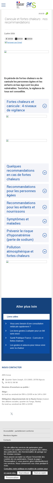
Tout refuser (24, 473)
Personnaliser (12, 477)
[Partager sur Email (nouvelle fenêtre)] (13, 42)
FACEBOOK (3, 414)
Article (42, 13)
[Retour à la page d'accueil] (30, 4)
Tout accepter (40, 473)
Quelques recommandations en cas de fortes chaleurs (20, 172)
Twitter (11, 414)
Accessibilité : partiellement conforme (18, 431)
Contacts (7, 440)
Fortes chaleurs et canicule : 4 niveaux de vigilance (21, 105)
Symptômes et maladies (18, 221)
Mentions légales (10, 435)
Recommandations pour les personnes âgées (21, 190)
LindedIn (7, 414)
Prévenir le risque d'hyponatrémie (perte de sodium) (20, 235)
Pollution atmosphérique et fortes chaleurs (20, 251)
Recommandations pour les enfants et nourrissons (21, 207)
